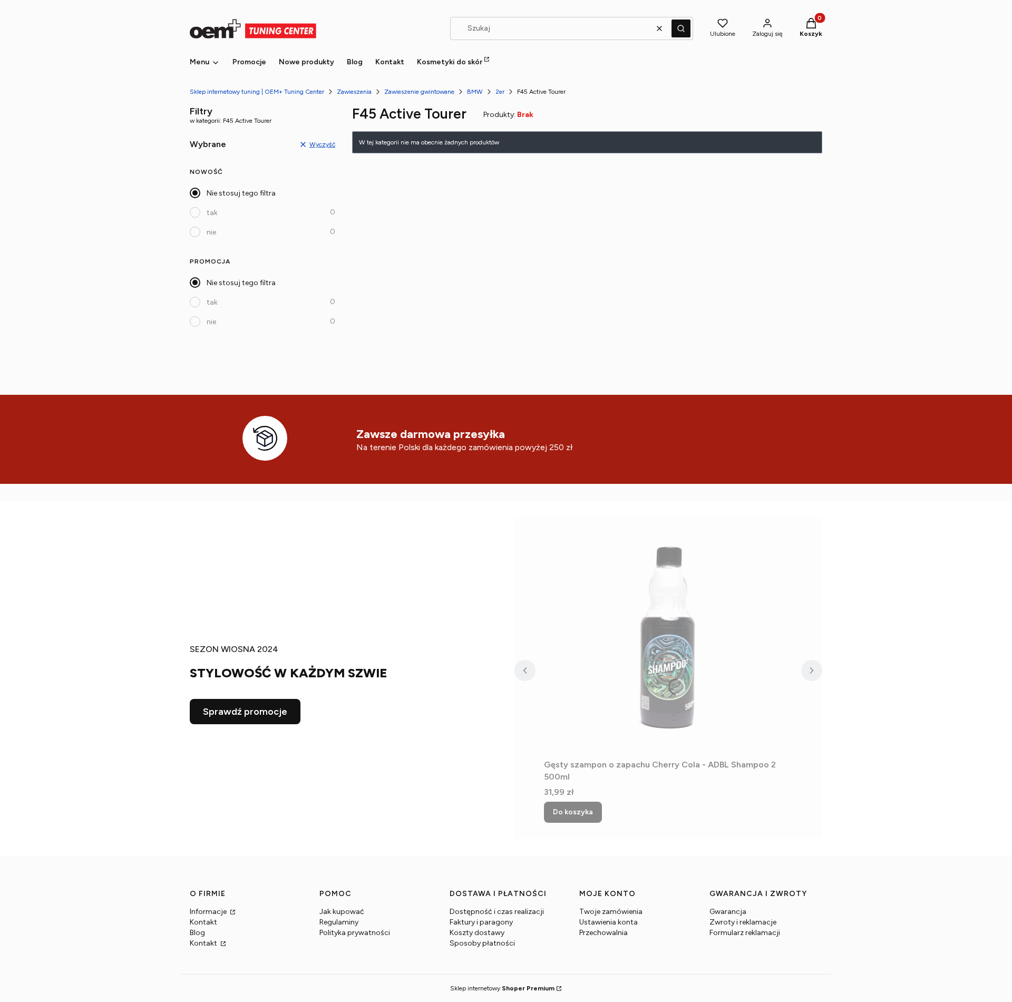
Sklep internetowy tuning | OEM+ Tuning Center (257, 91)
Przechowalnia (603, 932)
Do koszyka (573, 812)
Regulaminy (338, 922)
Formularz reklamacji (744, 932)
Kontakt (203, 922)
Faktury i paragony (481, 922)
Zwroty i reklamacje (742, 922)
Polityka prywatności (354, 932)
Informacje (209, 911)
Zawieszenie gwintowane (419, 91)
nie (211, 232)
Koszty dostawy (477, 932)
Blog (197, 932)
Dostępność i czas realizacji (497, 911)
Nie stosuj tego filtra (241, 193)
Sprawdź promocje (245, 711)
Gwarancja (727, 911)
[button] (681, 28)
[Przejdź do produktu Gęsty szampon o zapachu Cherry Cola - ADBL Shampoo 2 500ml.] (668, 636)
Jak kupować (341, 911)
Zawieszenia (354, 91)
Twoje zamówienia (611, 911)
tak (212, 212)
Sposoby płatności (482, 943)
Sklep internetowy (502, 988)
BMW (475, 91)
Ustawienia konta (608, 922)
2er (499, 91)
